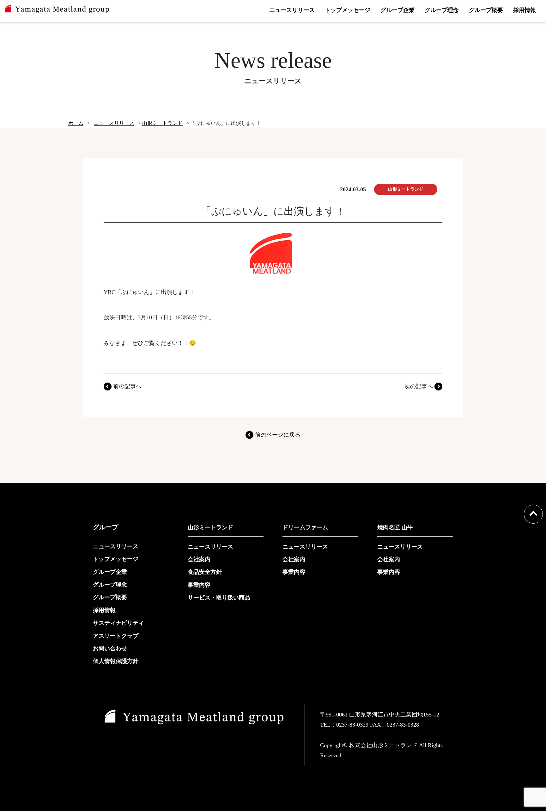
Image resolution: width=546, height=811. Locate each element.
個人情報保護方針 (115, 661)
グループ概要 (486, 10)
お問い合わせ (110, 648)
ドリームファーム (305, 527)
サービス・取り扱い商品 (219, 597)
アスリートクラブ (115, 636)
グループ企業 (397, 10)
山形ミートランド (210, 527)
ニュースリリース (292, 10)
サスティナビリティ (118, 623)
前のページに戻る (277, 435)
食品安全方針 (205, 572)
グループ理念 (442, 10)
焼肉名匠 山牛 (395, 527)
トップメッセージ (347, 10)
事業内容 (199, 585)
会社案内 (199, 559)
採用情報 (524, 10)
